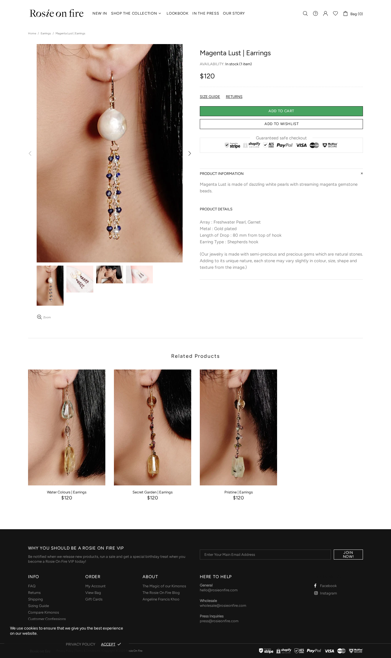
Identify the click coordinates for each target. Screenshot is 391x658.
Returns (34, 592)
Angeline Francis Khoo (161, 599)
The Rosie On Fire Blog (161, 592)
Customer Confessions (47, 619)
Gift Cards (93, 599)
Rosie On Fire (56, 13)
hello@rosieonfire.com (219, 590)
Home (32, 33)
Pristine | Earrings (238, 492)
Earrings (46, 33)
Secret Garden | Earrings (153, 492)
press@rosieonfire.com (219, 621)
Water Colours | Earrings (66, 492)
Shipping (35, 599)
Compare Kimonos (43, 612)
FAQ (31, 586)
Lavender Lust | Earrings (324, 492)
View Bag (93, 592)
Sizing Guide (38, 606)
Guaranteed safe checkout (281, 137)
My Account (95, 586)
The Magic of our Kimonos (164, 586)
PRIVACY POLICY (80, 644)
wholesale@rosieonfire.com (223, 605)
